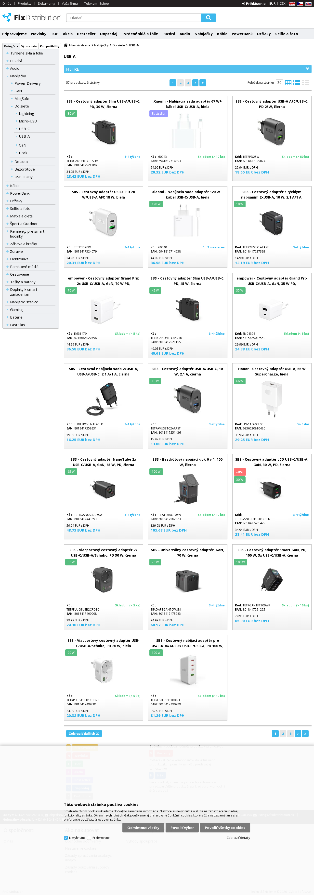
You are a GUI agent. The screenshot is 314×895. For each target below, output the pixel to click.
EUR (272, 3)
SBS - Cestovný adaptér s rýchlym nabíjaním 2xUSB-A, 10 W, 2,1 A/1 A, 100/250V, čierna (271, 197)
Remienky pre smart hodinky (27, 234)
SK (308, 4)
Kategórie (11, 46)
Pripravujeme (14, 33)
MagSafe (21, 98)
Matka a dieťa (21, 216)
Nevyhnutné (77, 838)
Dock (23, 152)
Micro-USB (28, 121)
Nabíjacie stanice (24, 301)
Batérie (16, 317)
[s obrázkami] (296, 84)
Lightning (26, 113)
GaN (18, 90)
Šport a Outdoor (24, 223)
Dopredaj (108, 33)
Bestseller (86, 33)
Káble (222, 33)
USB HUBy (23, 176)
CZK (283, 3)
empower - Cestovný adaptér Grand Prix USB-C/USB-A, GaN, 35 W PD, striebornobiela (271, 283)
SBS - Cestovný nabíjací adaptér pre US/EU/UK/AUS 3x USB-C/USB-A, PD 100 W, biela (187, 646)
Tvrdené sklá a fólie (140, 33)
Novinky (38, 33)
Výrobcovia (29, 46)
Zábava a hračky (23, 243)
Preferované (101, 838)
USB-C (24, 128)
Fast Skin (17, 324)
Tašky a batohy (23, 281)
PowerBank (242, 33)
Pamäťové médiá (24, 266)
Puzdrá (168, 33)
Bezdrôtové (24, 169)
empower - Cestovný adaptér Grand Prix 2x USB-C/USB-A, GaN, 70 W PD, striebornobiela (103, 283)
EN (291, 4)
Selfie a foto (286, 33)
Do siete (21, 106)
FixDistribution (31, 17)
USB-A (24, 136)
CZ (299, 4)
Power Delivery (27, 83)
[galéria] (305, 84)
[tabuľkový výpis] (288, 84)
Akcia (68, 33)
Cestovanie (19, 274)
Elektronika (19, 258)
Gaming (16, 309)
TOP (54, 33)
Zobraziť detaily (238, 837)
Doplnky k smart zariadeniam (23, 292)
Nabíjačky (204, 33)
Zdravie (16, 251)
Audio (185, 33)
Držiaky (264, 33)
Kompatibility (49, 46)
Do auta (21, 161)
